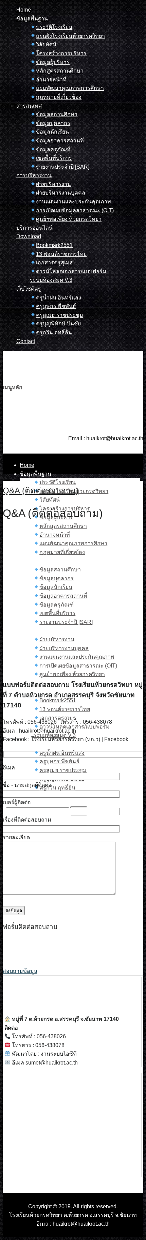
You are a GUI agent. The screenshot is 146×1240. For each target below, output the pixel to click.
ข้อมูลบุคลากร (53, 123)
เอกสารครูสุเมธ (54, 262)
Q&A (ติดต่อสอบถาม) (40, 490)
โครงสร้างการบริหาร (61, 53)
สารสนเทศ (29, 106)
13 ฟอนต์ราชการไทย (61, 254)
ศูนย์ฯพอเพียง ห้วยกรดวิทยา (69, 219)
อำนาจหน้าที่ (51, 79)
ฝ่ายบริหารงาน (53, 184)
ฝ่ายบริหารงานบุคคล (60, 193)
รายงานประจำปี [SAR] (62, 167)
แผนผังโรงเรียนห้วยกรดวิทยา (70, 36)
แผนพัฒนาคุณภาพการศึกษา (70, 88)
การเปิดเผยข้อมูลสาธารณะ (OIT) (75, 210)
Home (23, 10)
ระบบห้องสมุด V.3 (51, 280)
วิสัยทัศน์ (46, 44)
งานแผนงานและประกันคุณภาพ (73, 201)
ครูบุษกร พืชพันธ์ (56, 306)
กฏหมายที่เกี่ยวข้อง (58, 97)
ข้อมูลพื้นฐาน (32, 18)
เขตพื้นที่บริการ (54, 158)
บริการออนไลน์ (34, 228)
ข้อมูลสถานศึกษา (56, 114)
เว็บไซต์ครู (28, 289)
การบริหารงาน (34, 175)
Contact (25, 341)
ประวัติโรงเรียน (54, 27)
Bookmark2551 (54, 245)
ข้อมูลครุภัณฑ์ (53, 149)
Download (28, 236)
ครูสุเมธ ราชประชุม (59, 315)
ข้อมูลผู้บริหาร (53, 62)
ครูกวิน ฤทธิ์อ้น (54, 332)
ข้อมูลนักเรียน (52, 132)
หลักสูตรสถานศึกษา (60, 71)
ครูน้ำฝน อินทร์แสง (58, 298)
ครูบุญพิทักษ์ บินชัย (58, 323)
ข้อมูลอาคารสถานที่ (60, 140)
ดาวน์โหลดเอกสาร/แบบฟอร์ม (71, 271)
